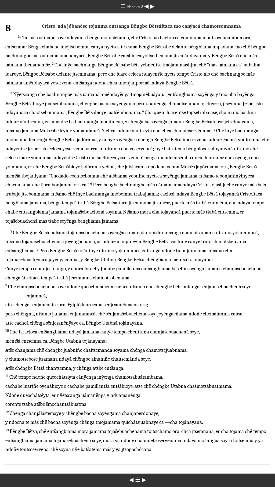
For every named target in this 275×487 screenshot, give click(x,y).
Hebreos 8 (135, 7)
